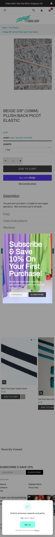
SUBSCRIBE (37, 295)
